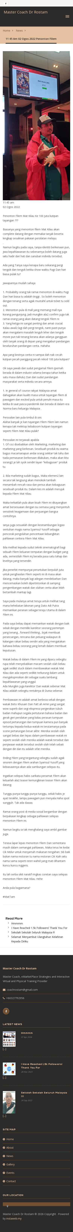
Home (6, 30)
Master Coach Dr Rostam (26, 12)
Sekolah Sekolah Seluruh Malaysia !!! (33, 932)
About (10, 1147)
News (19, 30)
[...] (4, 1049)
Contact (11, 1181)
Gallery (10, 1164)
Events (10, 1173)
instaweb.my (14, 1218)
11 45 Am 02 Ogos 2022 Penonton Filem (31, 39)
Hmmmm (17, 923)
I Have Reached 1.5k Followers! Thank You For (39, 928)
